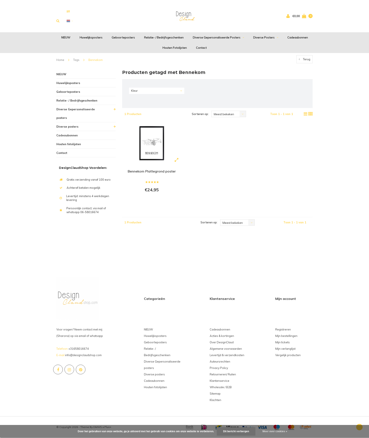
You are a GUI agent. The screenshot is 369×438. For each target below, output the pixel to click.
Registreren (283, 329)
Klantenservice (219, 380)
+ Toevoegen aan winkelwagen (151, 201)
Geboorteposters (123, 37)
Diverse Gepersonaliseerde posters (216, 37)
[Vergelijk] (68, 11)
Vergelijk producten (288, 355)
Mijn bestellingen (286, 336)
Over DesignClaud (222, 342)
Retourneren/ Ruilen (223, 374)
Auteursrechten (220, 361)
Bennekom (95, 60)
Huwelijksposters (91, 37)
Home (60, 60)
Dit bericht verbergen (236, 431)
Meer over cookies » (274, 431)
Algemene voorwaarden (226, 348)
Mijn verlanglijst (285, 348)
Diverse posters (264, 37)
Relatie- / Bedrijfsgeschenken (164, 37)
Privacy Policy (219, 368)
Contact (201, 47)
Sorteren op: (200, 114)
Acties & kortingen (222, 336)
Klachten (215, 400)
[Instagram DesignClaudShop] (69, 369)
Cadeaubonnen (297, 37)
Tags (76, 60)
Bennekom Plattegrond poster (152, 171)
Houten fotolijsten (175, 47)
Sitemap (215, 393)
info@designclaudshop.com (83, 355)
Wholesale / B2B (221, 387)
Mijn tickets (282, 342)
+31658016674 (78, 348)
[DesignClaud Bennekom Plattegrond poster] (151, 143)
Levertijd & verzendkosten (227, 355)
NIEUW (65, 37)
